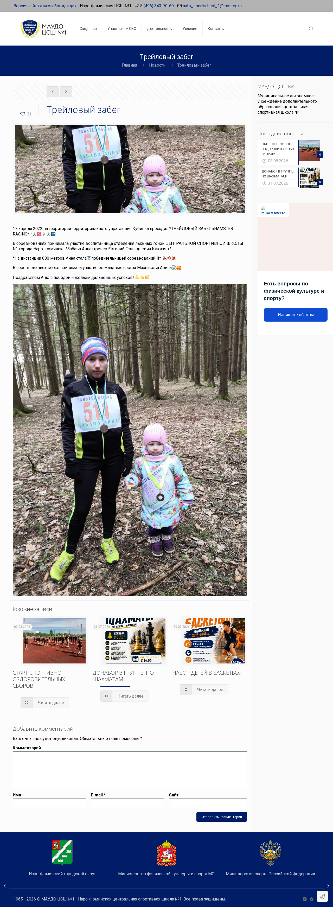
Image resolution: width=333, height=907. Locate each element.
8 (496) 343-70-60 (157, 5)
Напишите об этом (296, 314)
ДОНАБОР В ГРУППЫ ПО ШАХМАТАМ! (123, 676)
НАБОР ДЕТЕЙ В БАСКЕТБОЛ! (208, 672)
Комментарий (27, 747)
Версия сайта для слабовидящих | (46, 5)
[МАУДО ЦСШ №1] (43, 25)
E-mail (98, 795)
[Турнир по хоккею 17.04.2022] (4, 886)
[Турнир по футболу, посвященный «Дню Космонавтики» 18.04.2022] (328, 886)
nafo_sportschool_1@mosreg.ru (212, 5)
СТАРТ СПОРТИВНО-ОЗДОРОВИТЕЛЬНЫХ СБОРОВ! (39, 679)
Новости (157, 65)
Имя (18, 795)
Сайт (174, 795)
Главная (129, 65)
